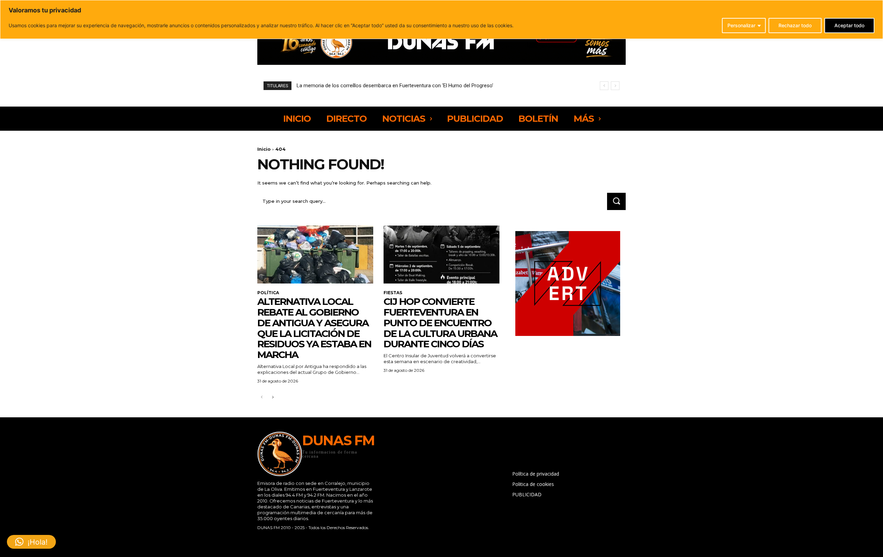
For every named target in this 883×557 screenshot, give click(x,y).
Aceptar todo (849, 25)
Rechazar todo (795, 25)
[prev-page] (261, 397)
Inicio (264, 149)
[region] (441, 19)
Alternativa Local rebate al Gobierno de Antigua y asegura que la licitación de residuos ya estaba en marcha (314, 328)
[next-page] (272, 397)
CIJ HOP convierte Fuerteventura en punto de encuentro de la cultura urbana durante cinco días (440, 323)
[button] (31, 542)
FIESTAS (393, 292)
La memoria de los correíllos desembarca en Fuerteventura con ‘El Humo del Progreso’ (395, 85)
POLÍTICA (268, 292)
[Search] (616, 201)
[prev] (604, 85)
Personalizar (741, 25)
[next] (615, 85)
